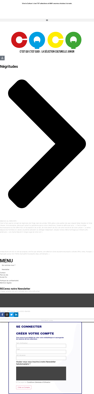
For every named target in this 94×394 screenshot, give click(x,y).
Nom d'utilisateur (22, 343)
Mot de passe (20, 355)
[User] (2, 58)
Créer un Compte (24, 387)
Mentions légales (6, 283)
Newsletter (5, 269)
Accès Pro (3, 277)
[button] (47, 20)
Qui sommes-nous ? (8, 265)
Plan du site (4, 275)
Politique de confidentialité (9, 280)
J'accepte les (33, 382)
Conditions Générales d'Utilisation (38, 382)
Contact (3, 273)
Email (18, 349)
